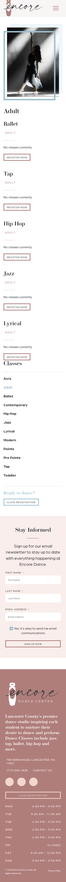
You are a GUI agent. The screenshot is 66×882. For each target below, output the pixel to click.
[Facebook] (21, 782)
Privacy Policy (54, 870)
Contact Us (42, 770)
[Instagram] (9, 782)
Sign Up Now (33, 643)
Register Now (17, 157)
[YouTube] (33, 782)
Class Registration (21, 502)
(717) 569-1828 (17, 770)
